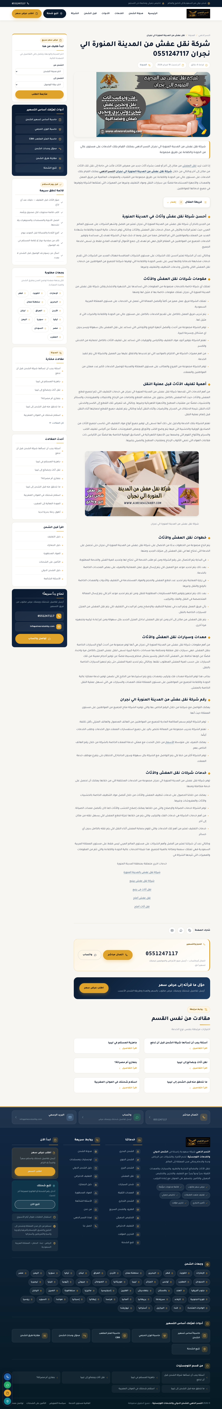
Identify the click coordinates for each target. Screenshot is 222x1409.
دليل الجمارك (53, 545)
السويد (42, 1299)
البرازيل (160, 1308)
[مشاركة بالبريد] (172, 930)
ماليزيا (88, 1291)
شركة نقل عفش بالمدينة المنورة (142, 872)
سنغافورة (70, 1291)
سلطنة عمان (33, 302)
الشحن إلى (58, 78)
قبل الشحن (90, 13)
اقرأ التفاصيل (200, 1048)
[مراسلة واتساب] (7, 1385)
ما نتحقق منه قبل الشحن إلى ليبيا (43, 407)
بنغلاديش (143, 1291)
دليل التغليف (53, 537)
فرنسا (109, 1299)
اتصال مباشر (116, 955)
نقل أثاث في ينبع (142, 889)
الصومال (99, 1282)
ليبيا (134, 1282)
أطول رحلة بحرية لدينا (49, 512)
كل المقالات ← (56, 423)
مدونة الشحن (136, 13)
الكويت (36, 293)
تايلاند (178, 1299)
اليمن (24, 320)
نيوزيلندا (124, 1308)
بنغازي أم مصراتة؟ (50, 398)
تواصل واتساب (37, 638)
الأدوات (106, 13)
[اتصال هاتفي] (7, 1376)
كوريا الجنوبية (197, 1299)
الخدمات (119, 13)
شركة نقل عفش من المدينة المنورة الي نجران (144, 171)
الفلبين (124, 1291)
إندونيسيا (106, 1291)
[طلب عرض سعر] (7, 1393)
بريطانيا (142, 1299)
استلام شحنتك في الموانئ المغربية (42, 415)
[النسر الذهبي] (198, 13)
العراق (38, 311)
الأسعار (169, 742)
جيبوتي (81, 1282)
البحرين (54, 302)
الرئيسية (152, 13)
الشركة (75, 13)
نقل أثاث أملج (142, 906)
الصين (51, 1291)
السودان (38, 328)
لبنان (23, 311)
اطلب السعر (35, 1171)
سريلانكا (160, 1299)
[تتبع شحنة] (7, 1401)
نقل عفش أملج (142, 898)
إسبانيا (76, 1299)
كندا (176, 1308)
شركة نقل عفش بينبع (142, 881)
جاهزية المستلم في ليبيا (48, 381)
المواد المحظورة (52, 553)
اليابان (35, 1291)
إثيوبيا (65, 1282)
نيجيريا (34, 1282)
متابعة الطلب (39, 94)
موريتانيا (117, 1282)
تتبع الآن (35, 1204)
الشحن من (58, 65)
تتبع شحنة (52, 13)
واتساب (87, 955)
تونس (165, 1282)
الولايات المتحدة (196, 1308)
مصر (55, 328)
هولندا (59, 1299)
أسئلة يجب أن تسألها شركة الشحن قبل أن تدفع (38, 371)
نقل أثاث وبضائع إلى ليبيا (47, 390)
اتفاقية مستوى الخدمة (79, 1403)
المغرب (54, 337)
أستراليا (142, 1308)
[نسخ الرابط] (189, 930)
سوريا (40, 320)
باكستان (162, 1291)
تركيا (55, 320)
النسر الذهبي (204, 35)
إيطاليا (92, 1299)
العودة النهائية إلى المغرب (47, 504)
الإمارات (54, 293)
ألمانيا (125, 1299)
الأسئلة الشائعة (52, 579)
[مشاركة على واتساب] (180, 930)
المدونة (191, 35)
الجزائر (149, 1282)
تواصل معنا (17, 1403)
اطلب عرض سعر (24, 13)
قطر (20, 293)
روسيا (26, 1299)
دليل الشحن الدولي (50, 570)
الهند (179, 1291)
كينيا (50, 1282)
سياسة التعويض (57, 1403)
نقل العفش (189, 166)
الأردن (55, 311)
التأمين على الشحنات (49, 562)
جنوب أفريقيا (197, 1291)
